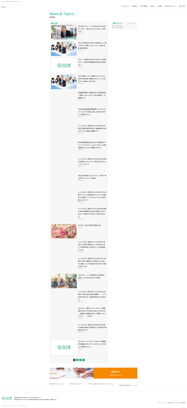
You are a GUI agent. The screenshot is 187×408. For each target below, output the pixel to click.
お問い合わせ (182, 6)
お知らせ (152, 6)
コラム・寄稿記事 (144, 6)
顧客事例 (134, 6)
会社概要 (159, 6)
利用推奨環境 (182, 402)
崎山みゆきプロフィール (170, 6)
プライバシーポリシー (162, 402)
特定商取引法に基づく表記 (173, 402)
